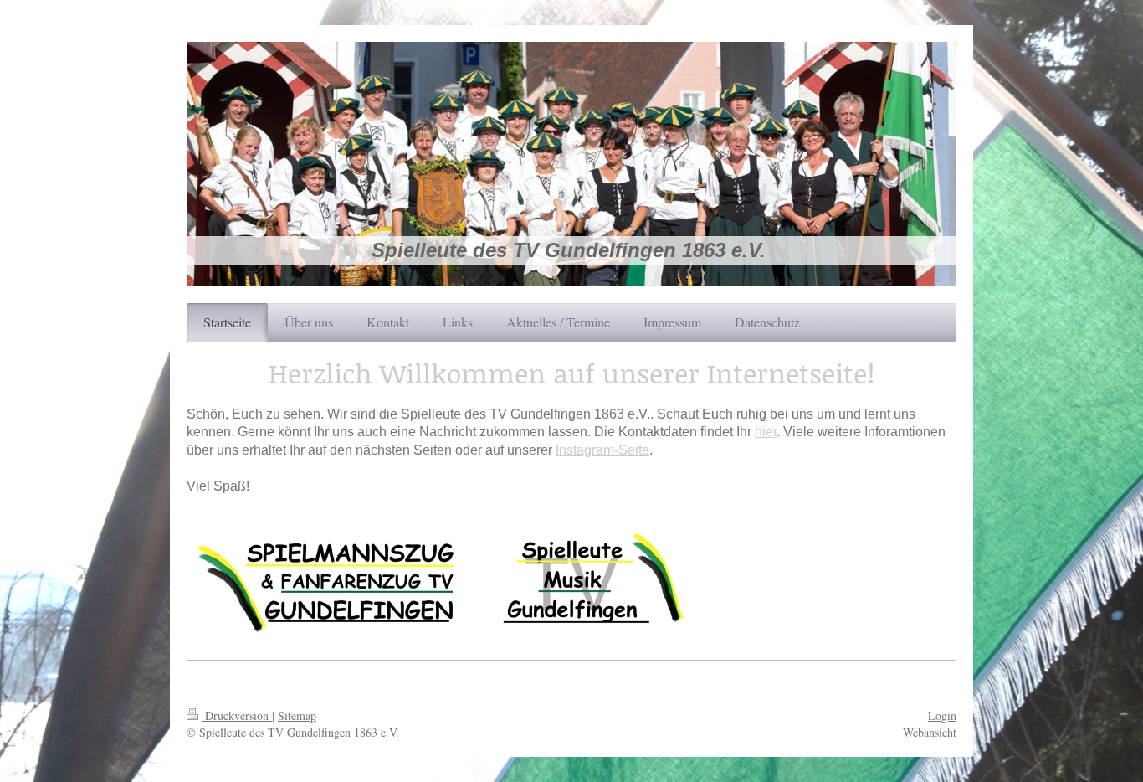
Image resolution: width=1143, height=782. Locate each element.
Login (942, 715)
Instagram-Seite (602, 450)
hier (766, 431)
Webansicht (929, 732)
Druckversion (237, 715)
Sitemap (297, 715)
